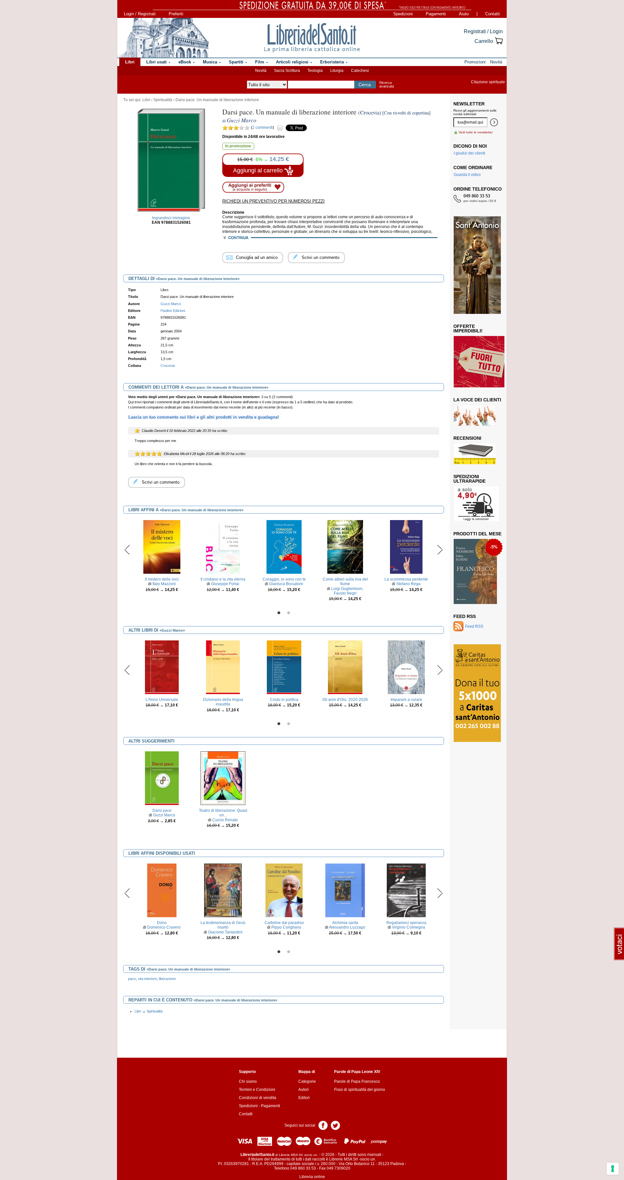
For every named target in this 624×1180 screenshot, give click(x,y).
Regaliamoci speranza (406, 922)
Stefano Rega (408, 584)
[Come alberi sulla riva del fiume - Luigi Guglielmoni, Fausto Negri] (345, 546)
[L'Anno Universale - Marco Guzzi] (162, 666)
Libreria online (312, 1176)
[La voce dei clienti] (474, 415)
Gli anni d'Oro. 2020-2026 (345, 699)
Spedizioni (403, 13)
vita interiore (147, 979)
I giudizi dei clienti (469, 153)
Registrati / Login (483, 31)
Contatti (492, 13)
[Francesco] (475, 548)
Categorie (307, 1081)
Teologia (315, 70)
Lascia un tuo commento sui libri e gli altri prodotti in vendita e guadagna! (203, 417)
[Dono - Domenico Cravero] (162, 890)
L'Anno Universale (162, 699)
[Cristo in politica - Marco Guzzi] (284, 666)
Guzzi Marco (164, 815)
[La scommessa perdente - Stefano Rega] (406, 546)
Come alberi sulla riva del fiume (345, 581)
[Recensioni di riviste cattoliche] (474, 453)
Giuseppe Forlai (225, 584)
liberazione (167, 979)
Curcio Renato (225, 820)
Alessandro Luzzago (347, 927)
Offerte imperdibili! (468, 328)
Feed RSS (464, 616)
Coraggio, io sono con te (284, 579)
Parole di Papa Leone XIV (357, 1071)
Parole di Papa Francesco (357, 1081)
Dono (162, 922)
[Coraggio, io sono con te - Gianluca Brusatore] (283, 546)
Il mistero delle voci (162, 579)
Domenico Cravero (164, 927)
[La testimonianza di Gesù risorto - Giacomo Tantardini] (223, 890)
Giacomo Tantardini (225, 932)
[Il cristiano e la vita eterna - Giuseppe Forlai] (223, 546)
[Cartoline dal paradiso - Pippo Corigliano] (284, 890)
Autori (303, 1089)
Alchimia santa (345, 922)
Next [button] (440, 549)
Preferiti (176, 13)
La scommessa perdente (406, 579)
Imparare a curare (406, 699)
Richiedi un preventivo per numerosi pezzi (273, 201)
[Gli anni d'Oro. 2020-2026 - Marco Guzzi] (345, 666)
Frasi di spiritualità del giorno (359, 1089)
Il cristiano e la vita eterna (223, 579)
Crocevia (168, 366)
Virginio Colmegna (408, 927)
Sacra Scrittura (287, 70)
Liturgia (337, 70)
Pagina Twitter (335, 1125)
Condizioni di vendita (257, 1097)
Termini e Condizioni (257, 1089)
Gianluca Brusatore (286, 584)
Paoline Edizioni (173, 311)
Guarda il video (467, 174)
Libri (146, 100)
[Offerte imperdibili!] (481, 361)
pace (132, 979)
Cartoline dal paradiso (284, 922)
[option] (161, 557)
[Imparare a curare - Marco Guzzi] (406, 666)
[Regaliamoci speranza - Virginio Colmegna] (406, 890)
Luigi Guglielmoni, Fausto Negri (347, 591)
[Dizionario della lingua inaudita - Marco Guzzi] (223, 666)
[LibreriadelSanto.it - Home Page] (312, 37)
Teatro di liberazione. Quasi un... (223, 812)
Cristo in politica (284, 699)
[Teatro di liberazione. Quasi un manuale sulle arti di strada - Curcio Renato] (223, 778)
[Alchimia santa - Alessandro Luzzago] (345, 890)
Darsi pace (162, 810)
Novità (260, 70)
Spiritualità (162, 100)
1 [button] (279, 613)
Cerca (364, 84)
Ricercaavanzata (386, 84)
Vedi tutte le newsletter (476, 132)
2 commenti (262, 127)
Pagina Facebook (323, 1125)
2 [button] (288, 613)
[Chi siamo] (163, 38)
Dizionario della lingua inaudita (223, 701)
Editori (304, 1097)
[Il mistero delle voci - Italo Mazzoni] (161, 546)
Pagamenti (436, 13)
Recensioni (467, 438)
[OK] (494, 122)
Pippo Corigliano (286, 927)
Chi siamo (248, 1081)
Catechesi (360, 70)
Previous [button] (127, 549)
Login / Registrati (140, 13)
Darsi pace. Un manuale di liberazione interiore (217, 100)
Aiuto (464, 13)
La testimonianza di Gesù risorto (223, 925)
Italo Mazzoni (164, 584)
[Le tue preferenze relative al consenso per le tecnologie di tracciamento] (612, 1168)
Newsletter (469, 103)
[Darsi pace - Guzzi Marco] (162, 778)
